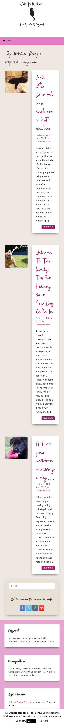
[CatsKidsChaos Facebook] (22, 608)
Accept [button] (31, 721)
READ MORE (48, 227)
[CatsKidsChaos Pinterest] (41, 608)
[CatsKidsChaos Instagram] (35, 608)
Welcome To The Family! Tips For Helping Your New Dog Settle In (45, 282)
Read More (42, 720)
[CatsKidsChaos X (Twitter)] (29, 608)
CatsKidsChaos (43, 141)
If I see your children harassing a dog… (45, 461)
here (53, 671)
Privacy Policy (23, 702)
